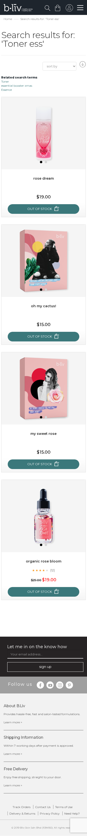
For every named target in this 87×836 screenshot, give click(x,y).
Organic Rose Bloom (43, 561)
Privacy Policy (50, 813)
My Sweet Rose (43, 433)
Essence (6, 89)
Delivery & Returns (22, 813)
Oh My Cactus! (43, 306)
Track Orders (21, 807)
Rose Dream (43, 178)
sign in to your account (69, 9)
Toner (5, 81)
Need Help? (72, 813)
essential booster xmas (16, 85)
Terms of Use (63, 807)
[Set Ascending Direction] (82, 66)
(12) (52, 570)
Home (8, 19)
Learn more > (13, 722)
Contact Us (43, 807)
